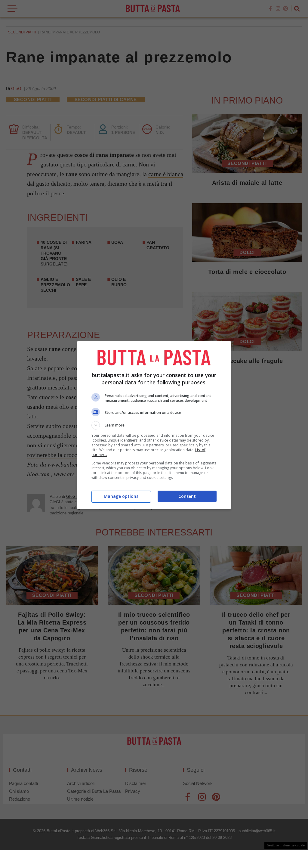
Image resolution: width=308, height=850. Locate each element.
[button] (154, 425)
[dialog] (154, 425)
